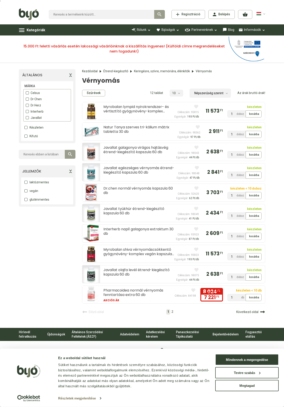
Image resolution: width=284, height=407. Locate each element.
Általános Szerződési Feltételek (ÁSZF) (87, 334)
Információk (252, 29)
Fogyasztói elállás (253, 334)
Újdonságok (56, 334)
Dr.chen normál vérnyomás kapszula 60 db (138, 190)
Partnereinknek (202, 29)
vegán (34, 191)
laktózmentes (39, 182)
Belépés (224, 14)
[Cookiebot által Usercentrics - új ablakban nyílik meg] (28, 398)
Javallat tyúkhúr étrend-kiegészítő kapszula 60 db (133, 211)
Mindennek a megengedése (247, 360)
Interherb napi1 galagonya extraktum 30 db (138, 231)
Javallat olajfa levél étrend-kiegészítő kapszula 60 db (136, 272)
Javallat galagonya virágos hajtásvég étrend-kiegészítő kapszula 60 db (135, 149)
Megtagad (247, 385)
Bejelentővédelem (226, 334)
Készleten (36, 127)
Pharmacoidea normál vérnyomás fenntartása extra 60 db (133, 292)
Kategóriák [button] (36, 30)
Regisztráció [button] (190, 14)
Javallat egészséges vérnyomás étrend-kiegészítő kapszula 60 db (138, 170)
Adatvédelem (129, 334)
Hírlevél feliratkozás (27, 334)
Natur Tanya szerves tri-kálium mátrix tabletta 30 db (136, 129)
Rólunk (141, 29)
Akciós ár (111, 300)
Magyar (261, 13)
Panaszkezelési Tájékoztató (187, 334)
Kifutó (34, 136)
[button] (245, 14)
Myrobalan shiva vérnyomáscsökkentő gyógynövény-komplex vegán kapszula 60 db (137, 251)
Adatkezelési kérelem (155, 334)
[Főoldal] (30, 14)
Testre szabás (244, 372)
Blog (231, 29)
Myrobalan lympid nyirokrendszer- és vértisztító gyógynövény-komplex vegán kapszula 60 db (136, 109)
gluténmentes (39, 199)
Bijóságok (168, 29)
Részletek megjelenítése (77, 398)
